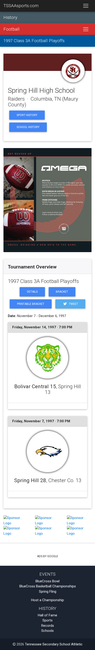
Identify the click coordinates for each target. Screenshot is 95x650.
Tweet (73, 304)
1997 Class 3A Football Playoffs (34, 40)
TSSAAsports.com (21, 5)
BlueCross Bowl (47, 581)
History (10, 17)
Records (47, 626)
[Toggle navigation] (86, 6)
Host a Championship (47, 600)
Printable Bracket (30, 304)
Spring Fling (47, 591)
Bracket (62, 291)
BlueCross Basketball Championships (47, 586)
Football (11, 29)
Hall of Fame (47, 615)
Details (32, 291)
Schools (47, 631)
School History (28, 127)
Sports (47, 620)
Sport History (27, 115)
